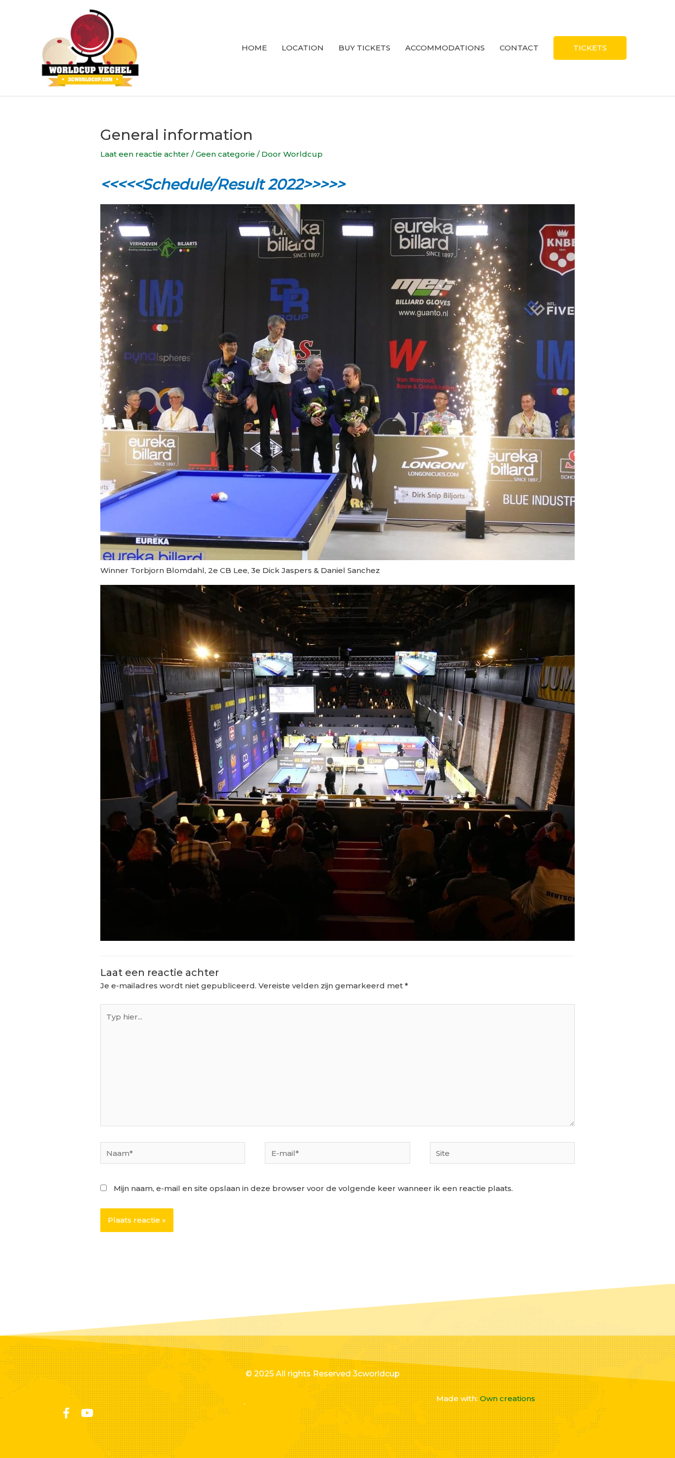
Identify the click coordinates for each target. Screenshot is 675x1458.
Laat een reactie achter (144, 154)
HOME (254, 47)
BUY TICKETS (364, 47)
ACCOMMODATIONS (445, 47)
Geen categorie (225, 154)
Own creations (507, 1398)
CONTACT (519, 47)
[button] (590, 48)
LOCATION (303, 47)
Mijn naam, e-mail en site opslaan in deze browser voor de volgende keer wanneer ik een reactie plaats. (313, 1188)
